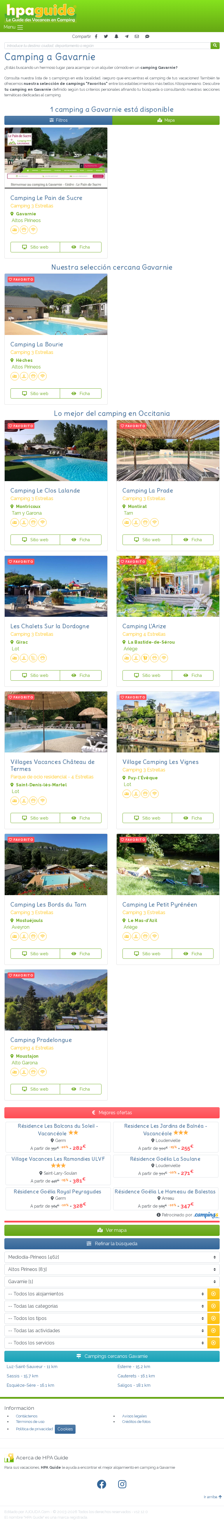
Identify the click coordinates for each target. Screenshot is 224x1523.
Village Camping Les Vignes (161, 761)
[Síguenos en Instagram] (123, 1484)
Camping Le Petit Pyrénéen (160, 904)
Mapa (169, 120)
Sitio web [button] (38, 246)
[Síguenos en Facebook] (102, 1484)
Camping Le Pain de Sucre (46, 197)
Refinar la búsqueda (115, 1243)
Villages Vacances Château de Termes (52, 765)
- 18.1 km (134, 1385)
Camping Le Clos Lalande (45, 490)
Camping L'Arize (144, 626)
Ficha (84, 246)
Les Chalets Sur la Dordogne (49, 626)
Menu (10, 27)
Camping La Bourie (36, 344)
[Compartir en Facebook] (96, 36)
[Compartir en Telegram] (126, 36)
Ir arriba (210, 1497)
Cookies (65, 1429)
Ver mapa (116, 1230)
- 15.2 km (134, 1366)
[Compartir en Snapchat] (116, 36)
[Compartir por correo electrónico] (136, 36)
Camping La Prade (148, 490)
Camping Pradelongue (41, 1039)
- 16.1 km (136, 1375)
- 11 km (32, 1366)
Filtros (62, 120)
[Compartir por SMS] (147, 36)
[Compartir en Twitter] (106, 36)
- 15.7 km (22, 1375)
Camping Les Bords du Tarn (48, 904)
